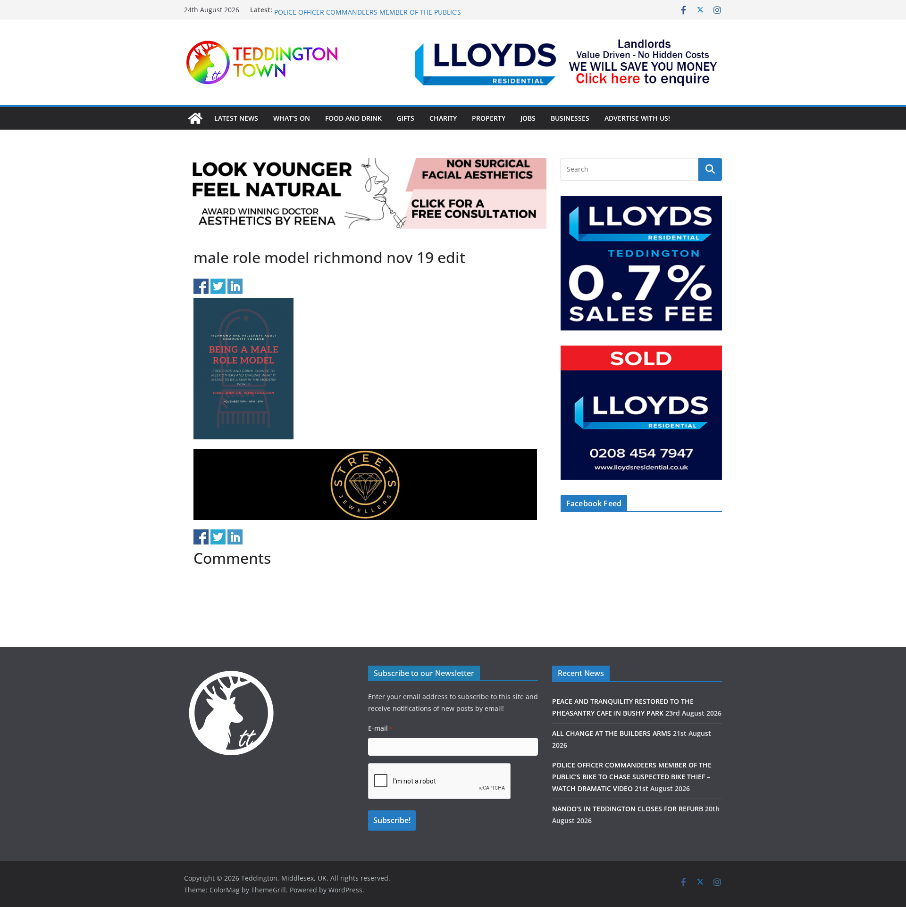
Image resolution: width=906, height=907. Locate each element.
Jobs (528, 118)
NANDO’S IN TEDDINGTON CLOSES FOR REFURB (627, 808)
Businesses (570, 118)
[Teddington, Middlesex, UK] (195, 118)
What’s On (291, 118)
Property (488, 118)
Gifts (405, 118)
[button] (568, 62)
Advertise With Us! (637, 118)
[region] (568, 62)
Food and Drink (353, 118)
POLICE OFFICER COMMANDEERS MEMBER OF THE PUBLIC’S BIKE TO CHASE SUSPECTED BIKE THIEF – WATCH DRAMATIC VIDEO (632, 776)
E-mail (380, 728)
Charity (443, 118)
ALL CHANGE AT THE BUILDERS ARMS (332, 9)
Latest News (236, 118)
